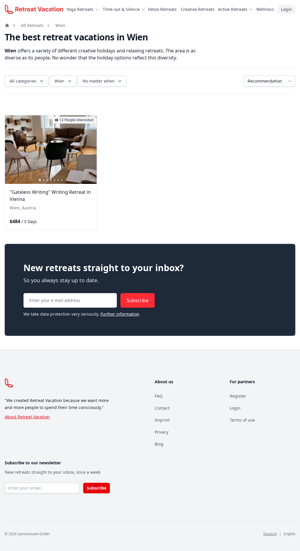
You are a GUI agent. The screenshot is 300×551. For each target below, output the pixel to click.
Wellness (265, 9)
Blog (159, 444)
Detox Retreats (162, 9)
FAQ (159, 396)
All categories (23, 81)
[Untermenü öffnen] (99, 9)
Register (238, 396)
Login (286, 9)
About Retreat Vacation (27, 417)
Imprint (162, 420)
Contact (162, 408)
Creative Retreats (197, 9)
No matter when (99, 81)
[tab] (40, 180)
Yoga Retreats (80, 9)
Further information (119, 314)
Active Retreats (232, 9)
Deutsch (270, 533)
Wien (60, 25)
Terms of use (242, 420)
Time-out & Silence (121, 9)
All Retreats (32, 25)
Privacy (161, 432)
